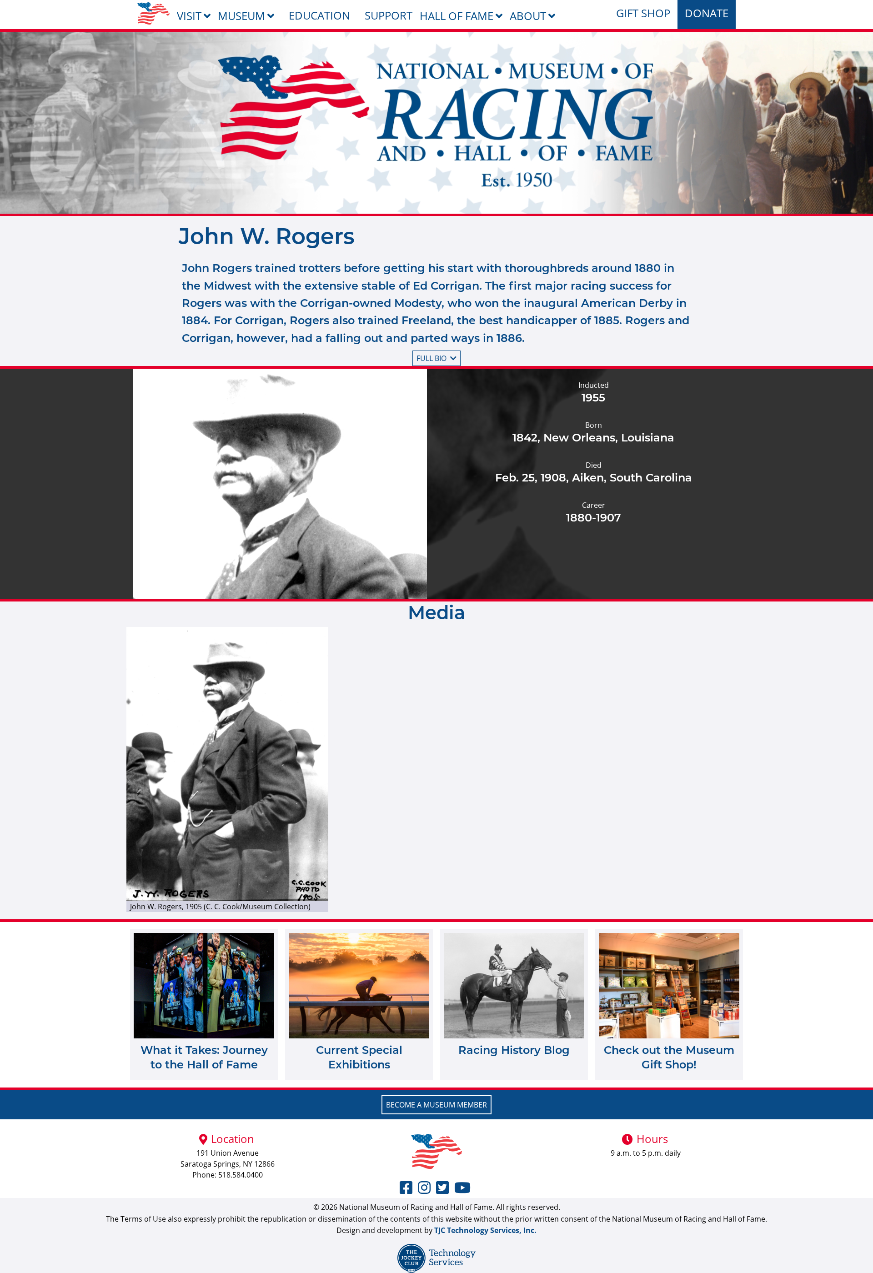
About (528, 15)
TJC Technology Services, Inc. (485, 1230)
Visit (189, 15)
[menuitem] (153, 13)
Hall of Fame (456, 15)
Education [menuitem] (319, 15)
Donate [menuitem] (706, 12)
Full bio (431, 358)
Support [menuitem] (388, 15)
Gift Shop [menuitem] (643, 12)
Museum (241, 15)
